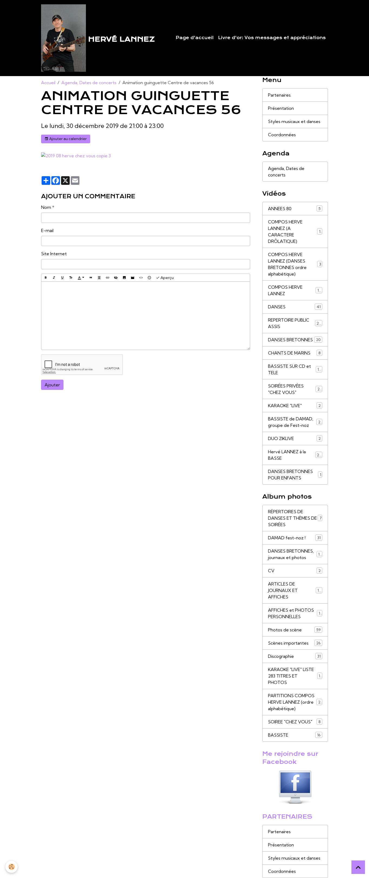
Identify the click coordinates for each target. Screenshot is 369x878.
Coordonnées (282, 134)
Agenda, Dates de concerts (88, 82)
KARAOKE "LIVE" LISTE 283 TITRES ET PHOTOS (295, 676)
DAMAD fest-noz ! (294, 537)
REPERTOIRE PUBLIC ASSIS (294, 323)
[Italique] (54, 277)
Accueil (48, 82)
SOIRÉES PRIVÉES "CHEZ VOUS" (295, 389)
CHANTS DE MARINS (294, 353)
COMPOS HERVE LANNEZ (294, 290)
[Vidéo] (132, 277)
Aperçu (167, 277)
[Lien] (107, 277)
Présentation (281, 108)
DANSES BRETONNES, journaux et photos (295, 554)
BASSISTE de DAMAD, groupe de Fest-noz (295, 422)
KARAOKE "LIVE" (294, 405)
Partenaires (279, 95)
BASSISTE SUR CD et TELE (294, 369)
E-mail (47, 230)
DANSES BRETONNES (294, 339)
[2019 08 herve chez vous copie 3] (76, 155)
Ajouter (52, 384)
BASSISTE (294, 735)
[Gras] (45, 277)
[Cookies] (11, 867)
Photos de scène (294, 629)
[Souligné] (62, 277)
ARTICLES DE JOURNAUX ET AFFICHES (295, 590)
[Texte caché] (116, 277)
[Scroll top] (358, 867)
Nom (46, 207)
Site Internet (54, 253)
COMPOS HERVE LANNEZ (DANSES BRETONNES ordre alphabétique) (296, 264)
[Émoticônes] (149, 277)
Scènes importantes (294, 643)
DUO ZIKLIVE (294, 438)
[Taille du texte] (70, 277)
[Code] (141, 277)
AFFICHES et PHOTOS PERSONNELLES (295, 613)
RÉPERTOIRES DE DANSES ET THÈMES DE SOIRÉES (295, 518)
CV (294, 570)
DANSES (294, 306)
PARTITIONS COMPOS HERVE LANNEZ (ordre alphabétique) (296, 702)
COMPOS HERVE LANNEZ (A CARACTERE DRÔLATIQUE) (295, 231)
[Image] (124, 277)
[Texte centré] (99, 277)
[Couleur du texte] (81, 278)
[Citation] (90, 277)
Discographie (294, 656)
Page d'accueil (195, 37)
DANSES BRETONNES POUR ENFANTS (294, 475)
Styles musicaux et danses (294, 121)
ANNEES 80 (294, 208)
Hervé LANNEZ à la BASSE (294, 455)
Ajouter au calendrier (67, 138)
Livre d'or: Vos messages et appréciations (272, 37)
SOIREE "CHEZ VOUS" (294, 721)
